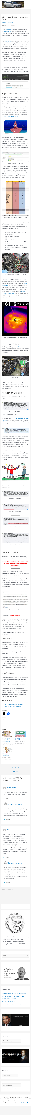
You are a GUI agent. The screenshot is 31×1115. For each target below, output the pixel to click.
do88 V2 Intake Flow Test (9, 998)
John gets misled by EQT (9, 1001)
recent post (7, 41)
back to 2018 (16, 347)
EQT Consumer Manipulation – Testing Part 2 (6, 739)
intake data (13, 297)
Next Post (15, 771)
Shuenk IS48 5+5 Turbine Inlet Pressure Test (14, 993)
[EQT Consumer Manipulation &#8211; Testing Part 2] (7, 734)
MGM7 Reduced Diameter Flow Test (12, 1004)
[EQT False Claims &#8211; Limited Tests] (20, 734)
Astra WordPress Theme (24, 1103)
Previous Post (15, 767)
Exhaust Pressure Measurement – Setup (13, 996)
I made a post (8, 29)
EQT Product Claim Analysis (13, 706)
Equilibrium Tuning (7, 31)
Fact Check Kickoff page (11, 116)
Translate (14, 1088)
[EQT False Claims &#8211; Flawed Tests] (7, 750)
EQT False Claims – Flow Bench (14, 704)
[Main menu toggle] (27, 4)
